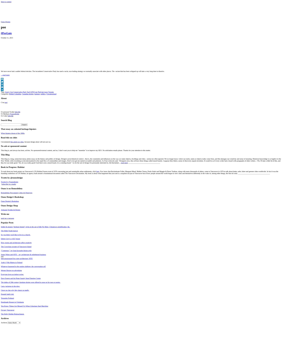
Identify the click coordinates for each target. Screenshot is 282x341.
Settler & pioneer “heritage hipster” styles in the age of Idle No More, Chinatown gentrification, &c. (35, 227)
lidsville (17, 112)
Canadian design (27, 94)
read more (124, 163)
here (97, 171)
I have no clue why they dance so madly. (15, 290)
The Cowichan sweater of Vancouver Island (16, 247)
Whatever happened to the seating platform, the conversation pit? (23, 266)
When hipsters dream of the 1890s (13, 133)
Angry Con (9, 92)
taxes (46, 92)
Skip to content (6, 2)
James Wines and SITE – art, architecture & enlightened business (23, 255)
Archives (4, 323)
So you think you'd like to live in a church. (15, 235)
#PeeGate (6, 33)
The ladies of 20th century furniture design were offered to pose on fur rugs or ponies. (30, 282)
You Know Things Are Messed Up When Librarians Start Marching (24, 306)
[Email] (141, 87)
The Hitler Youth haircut (9, 231)
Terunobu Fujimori (7, 298)
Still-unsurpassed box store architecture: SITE (17, 258)
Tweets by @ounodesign (9, 182)
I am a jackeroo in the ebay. (10, 286)
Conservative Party (20, 92)
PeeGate (41, 92)
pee (36, 92)
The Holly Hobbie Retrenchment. (12, 314)
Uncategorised (51, 94)
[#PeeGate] (28, 68)
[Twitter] (141, 82)
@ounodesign (14, 114)
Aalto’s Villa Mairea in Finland (11, 262)
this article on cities (17, 142)
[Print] (141, 84)
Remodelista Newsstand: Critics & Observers (16, 193)
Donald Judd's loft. (7, 294)
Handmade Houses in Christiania (12, 302)
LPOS (32, 92)
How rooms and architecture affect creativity (16, 243)
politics (43, 94)
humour (37, 94)
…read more (5, 75)
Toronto (51, 92)
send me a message (7, 218)
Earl (28, 92)
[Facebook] (141, 79)
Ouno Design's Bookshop (10, 201)
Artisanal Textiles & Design (10, 210)
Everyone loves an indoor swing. (12, 274)
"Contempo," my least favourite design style (16, 251)
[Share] (141, 89)
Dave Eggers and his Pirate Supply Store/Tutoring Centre (21, 278)
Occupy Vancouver (7, 310)
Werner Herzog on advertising (11, 270)
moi (6, 102)
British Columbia (15, 94)
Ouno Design (5, 22)
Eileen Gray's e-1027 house (10, 239)
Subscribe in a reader (8, 184)
